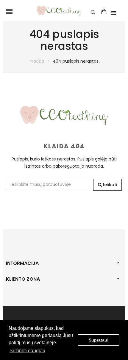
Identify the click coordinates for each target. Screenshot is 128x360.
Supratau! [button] (99, 340)
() (104, 12)
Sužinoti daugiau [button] (27, 350)
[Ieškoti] (94, 12)
